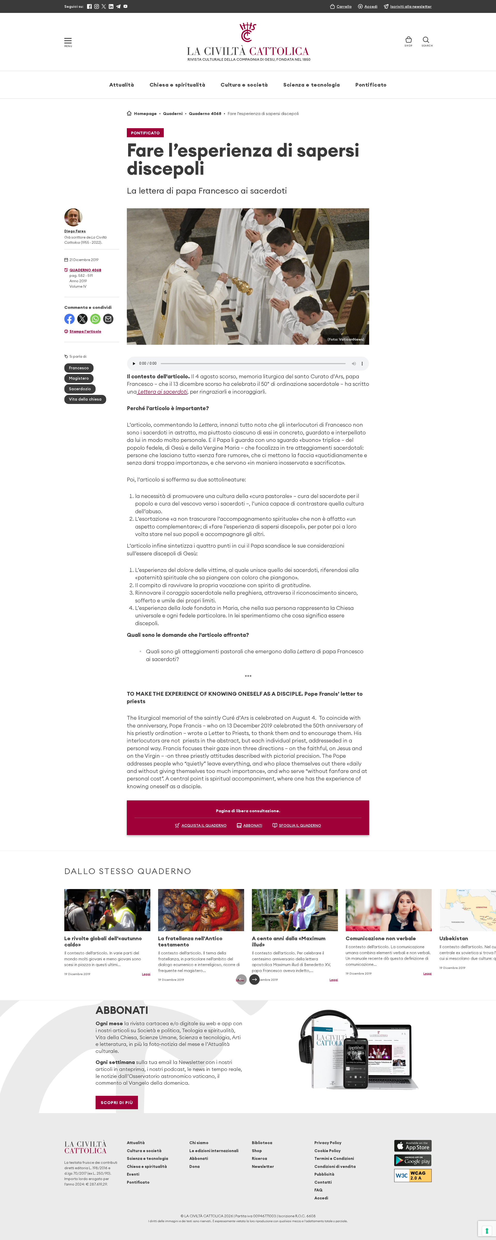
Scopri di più (117, 1102)
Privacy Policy (328, 1142)
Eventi (133, 1174)
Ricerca (259, 1158)
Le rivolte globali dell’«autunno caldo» (103, 941)
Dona (194, 1166)
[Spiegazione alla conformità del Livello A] (413, 1175)
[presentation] (241, 979)
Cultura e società (244, 84)
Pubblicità (324, 1174)
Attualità (121, 84)
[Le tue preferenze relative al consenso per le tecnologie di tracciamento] (487, 1231)
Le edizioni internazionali (213, 1150)
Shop (257, 1150)
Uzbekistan (453, 938)
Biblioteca (262, 1142)
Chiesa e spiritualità (177, 84)
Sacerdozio (80, 388)
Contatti (323, 1182)
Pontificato (371, 84)
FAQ (318, 1190)
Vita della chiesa (85, 399)
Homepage (145, 113)
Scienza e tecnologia (311, 84)
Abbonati (198, 1158)
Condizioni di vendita (335, 1166)
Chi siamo (198, 1142)
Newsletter (263, 1166)
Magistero (79, 378)
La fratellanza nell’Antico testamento (190, 941)
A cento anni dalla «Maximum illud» (289, 941)
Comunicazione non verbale (381, 938)
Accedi (321, 1198)
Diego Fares (75, 231)
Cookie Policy (327, 1150)
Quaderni (173, 113)
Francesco (79, 367)
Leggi (146, 974)
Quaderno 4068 (205, 113)
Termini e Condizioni (334, 1158)
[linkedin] (111, 6)
